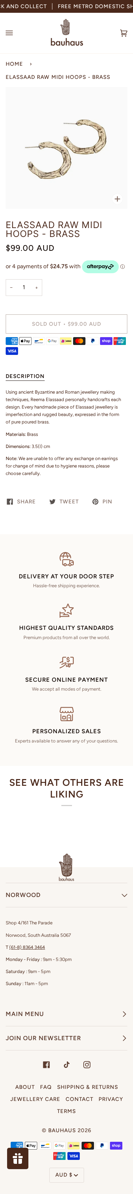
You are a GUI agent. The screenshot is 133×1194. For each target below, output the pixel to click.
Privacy (111, 1099)
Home (14, 64)
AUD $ (63, 1175)
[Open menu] (16, 33)
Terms (66, 1111)
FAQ (46, 1087)
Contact (79, 1099)
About (25, 1087)
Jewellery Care (35, 1099)
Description (25, 376)
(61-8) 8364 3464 (27, 947)
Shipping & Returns (87, 1087)
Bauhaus (62, 1130)
